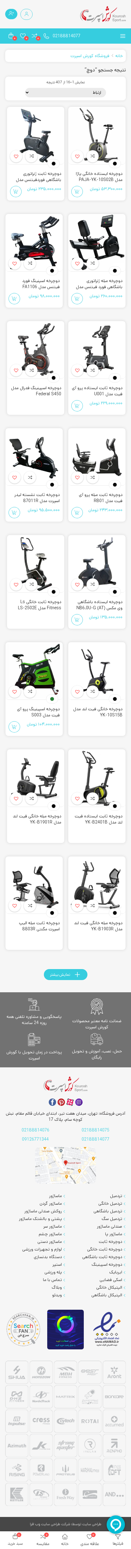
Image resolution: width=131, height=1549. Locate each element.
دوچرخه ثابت (110, 1242)
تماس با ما (52, 1280)
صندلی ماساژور (109, 1226)
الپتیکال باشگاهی (106, 1295)
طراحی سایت (91, 1524)
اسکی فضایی (111, 1280)
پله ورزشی (53, 1272)
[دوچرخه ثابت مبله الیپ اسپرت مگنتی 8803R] (34, 885)
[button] (77, 156)
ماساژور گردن (51, 1203)
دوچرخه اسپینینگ (107, 1264)
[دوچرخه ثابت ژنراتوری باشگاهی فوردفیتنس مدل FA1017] (35, 136)
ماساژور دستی (49, 1242)
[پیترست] (61, 1102)
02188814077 (66, 36)
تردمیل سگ (112, 1219)
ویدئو (57, 1295)
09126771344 (35, 1139)
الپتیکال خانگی (109, 1287)
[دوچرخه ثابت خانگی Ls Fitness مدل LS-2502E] (35, 564)
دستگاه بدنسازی (48, 1257)
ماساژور (55, 1196)
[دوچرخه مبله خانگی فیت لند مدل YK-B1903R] (97, 885)
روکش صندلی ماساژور (43, 1211)
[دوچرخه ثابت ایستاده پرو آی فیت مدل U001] (97, 350)
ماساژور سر (52, 1226)
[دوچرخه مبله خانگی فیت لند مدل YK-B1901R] (35, 778)
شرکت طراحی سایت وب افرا (50, 1524)
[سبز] (52, 699)
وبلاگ (57, 1287)
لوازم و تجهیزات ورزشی (42, 1249)
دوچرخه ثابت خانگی (104, 1249)
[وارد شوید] (26, 14)
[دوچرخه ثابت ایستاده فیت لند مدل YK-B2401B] (97, 778)
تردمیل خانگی (110, 1203)
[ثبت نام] (11, 14)
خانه (119, 56)
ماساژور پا (113, 1234)
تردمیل (116, 1196)
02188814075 (95, 1130)
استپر (57, 1264)
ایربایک (115, 1272)
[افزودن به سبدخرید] (77, 191)
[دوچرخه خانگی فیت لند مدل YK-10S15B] (97, 671)
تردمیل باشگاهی (108, 1211)
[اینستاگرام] (79, 1102)
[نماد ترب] (65, 1330)
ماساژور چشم (50, 1234)
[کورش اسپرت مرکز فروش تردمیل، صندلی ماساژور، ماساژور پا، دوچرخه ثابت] (103, 14)
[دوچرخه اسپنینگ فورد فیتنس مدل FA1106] (34, 243)
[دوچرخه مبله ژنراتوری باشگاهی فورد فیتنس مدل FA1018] (97, 243)
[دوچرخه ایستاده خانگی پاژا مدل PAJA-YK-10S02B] (97, 136)
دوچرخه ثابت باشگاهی (102, 1257)
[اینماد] (107, 1329)
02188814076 (35, 1130)
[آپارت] (70, 1102)
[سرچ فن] (23, 1329)
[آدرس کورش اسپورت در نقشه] (65, 1165)
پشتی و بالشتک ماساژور (40, 1219)
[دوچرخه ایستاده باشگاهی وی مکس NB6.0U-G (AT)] (97, 564)
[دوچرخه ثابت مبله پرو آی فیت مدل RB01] (97, 457)
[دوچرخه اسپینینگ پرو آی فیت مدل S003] (34, 671)
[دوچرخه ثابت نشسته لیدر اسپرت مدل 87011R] (34, 457)
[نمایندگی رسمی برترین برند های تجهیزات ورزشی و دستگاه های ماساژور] (65, 1434)
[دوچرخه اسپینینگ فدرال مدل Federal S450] (35, 350)
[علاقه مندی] (93, 156)
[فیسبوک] (52, 1102)
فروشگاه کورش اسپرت (89, 56)
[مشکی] (115, 163)
